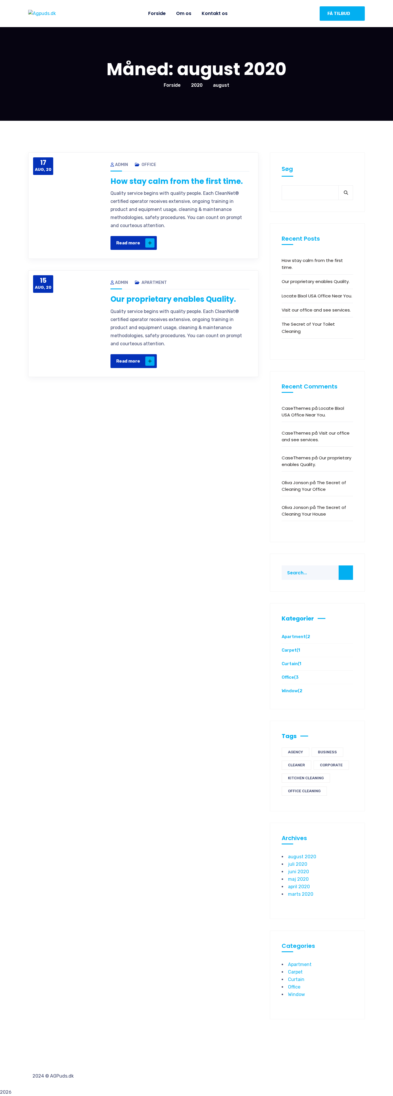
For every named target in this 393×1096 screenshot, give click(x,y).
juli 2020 (297, 864)
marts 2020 (300, 894)
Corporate (331, 765)
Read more (128, 243)
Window (292, 690)
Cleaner (296, 765)
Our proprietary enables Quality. (173, 299)
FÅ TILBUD (338, 13)
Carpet (291, 650)
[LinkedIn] (224, 243)
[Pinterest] (212, 243)
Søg (287, 169)
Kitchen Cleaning (306, 778)
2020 (197, 85)
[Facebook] (187, 243)
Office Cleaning (304, 791)
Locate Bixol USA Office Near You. (317, 296)
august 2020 (302, 856)
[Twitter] (200, 243)
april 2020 (299, 886)
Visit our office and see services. (316, 310)
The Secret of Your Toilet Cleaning (308, 327)
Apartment (154, 282)
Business (327, 752)
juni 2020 (298, 871)
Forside (172, 85)
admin (121, 164)
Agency (295, 752)
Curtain (291, 663)
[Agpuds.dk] (42, 14)
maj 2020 (298, 879)
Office (149, 164)
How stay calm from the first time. (176, 181)
